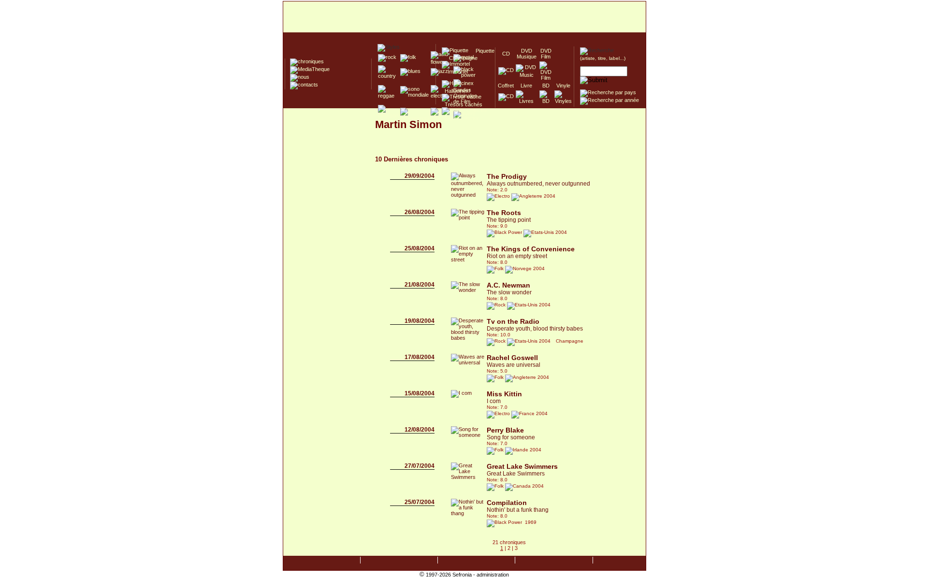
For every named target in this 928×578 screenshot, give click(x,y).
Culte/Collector (460, 118)
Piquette (482, 51)
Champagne (460, 58)
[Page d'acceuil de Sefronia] (464, 17)
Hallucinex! (456, 91)
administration (493, 575)
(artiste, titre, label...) (602, 58)
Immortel (455, 71)
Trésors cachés (462, 104)
